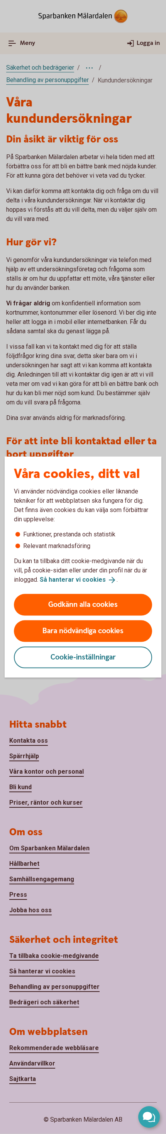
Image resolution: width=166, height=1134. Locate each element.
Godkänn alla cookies (83, 604)
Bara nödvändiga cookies (83, 631)
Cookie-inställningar (83, 657)
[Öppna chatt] (149, 1117)
